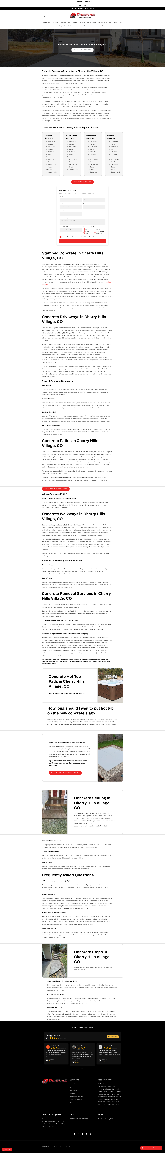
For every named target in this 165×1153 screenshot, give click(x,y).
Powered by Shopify (65, 1146)
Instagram (99, 233)
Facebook (99, 229)
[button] (44, 16)
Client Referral (100, 231)
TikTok (87, 231)
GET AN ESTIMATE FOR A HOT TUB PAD (65, 772)
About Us (72, 1084)
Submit (82, 241)
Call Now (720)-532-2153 (82, 181)
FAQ (71, 1087)
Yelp (86, 233)
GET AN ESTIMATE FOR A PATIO (56, 489)
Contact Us (73, 1090)
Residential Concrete (76, 1096)
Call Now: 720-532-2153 (82, 50)
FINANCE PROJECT (76, 1099)
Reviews (72, 1093)
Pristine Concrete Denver (53, 1146)
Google (87, 229)
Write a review (112, 1036)
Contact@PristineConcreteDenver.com (79, 1118)
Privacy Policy (74, 1102)
